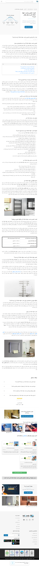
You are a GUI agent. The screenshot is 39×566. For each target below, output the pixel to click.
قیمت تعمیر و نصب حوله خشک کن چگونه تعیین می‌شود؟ (24, 71)
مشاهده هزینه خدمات (34, 535)
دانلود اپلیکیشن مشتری (34, 537)
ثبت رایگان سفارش (28, 27)
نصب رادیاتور (19, 333)
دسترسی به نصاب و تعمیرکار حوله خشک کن (27, 73)
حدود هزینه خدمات (30, 9)
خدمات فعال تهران (35, 533)
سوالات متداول (18, 526)
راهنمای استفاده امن (34, 541)
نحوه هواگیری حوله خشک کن (29, 70)
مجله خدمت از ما (18, 518)
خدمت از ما (35, 9)
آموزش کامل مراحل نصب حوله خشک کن (27, 68)
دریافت (6, 535)
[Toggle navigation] (1, 1)
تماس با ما (18, 524)
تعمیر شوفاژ (14, 333)
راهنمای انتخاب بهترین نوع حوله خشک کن (13, 506)
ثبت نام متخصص (35, 539)
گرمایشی (25, 9)
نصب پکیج (32, 333)
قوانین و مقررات (18, 528)
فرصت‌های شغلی (18, 522)
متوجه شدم (12, 563)
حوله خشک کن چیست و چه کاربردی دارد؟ (27, 66)
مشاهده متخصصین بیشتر (18, 472)
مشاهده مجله (29, 492)
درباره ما (19, 520)
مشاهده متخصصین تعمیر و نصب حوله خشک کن (27, 416)
